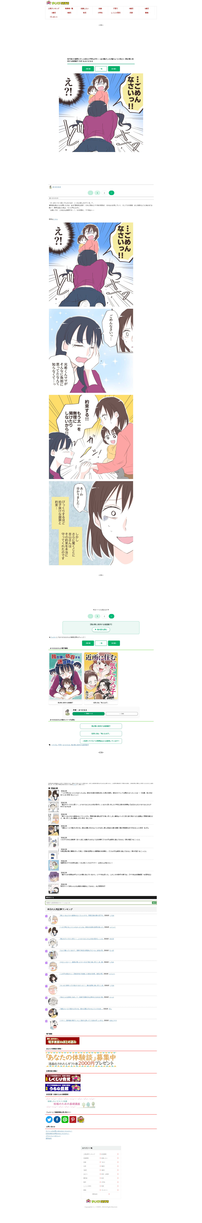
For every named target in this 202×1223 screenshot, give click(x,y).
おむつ (85, 1174)
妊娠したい (85, 8)
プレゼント (54, 17)
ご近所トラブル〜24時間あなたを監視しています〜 (101, 741)
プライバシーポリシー (53, 1136)
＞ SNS (122, 714)
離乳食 (85, 1178)
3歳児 (69, 13)
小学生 (100, 13)
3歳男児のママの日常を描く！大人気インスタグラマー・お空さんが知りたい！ (86, 863)
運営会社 (49, 1138)
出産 (85, 1166)
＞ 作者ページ (88, 713)
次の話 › (114, 69)
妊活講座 (103, 1154)
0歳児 (131, 8)
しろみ (112, 915)
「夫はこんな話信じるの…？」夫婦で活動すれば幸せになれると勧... (81, 997)
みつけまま (56, 187)
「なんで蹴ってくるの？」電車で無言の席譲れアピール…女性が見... (81, 950)
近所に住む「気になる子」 (101, 702)
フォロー (53, 637)
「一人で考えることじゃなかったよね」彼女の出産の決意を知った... (81, 927)
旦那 (131, 13)
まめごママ (113, 1020)
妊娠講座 (86, 1158)
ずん (110, 1009)
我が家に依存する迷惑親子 (65, 702)
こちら (55, 219)
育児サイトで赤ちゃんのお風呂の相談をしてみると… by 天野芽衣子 (82, 886)
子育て (115, 8)
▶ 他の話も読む (101, 629)
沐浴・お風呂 (105, 1174)
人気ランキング (53, 8)
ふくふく (113, 927)
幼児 (84, 13)
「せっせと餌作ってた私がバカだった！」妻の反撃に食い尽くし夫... (81, 985)
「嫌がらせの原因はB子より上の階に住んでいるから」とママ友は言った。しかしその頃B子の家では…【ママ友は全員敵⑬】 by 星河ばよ (105, 874)
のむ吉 (111, 939)
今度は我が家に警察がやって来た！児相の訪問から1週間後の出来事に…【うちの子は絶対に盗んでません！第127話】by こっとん (103, 851)
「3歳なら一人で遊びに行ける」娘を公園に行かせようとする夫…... (81, 1009)
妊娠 (100, 8)
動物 (146, 13)
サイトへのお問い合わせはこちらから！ (59, 1131)
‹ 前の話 (88, 69)
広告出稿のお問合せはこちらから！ (57, 1133)
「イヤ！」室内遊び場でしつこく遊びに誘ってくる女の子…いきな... (81, 1020)
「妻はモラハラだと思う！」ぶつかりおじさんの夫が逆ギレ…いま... (81, 939)
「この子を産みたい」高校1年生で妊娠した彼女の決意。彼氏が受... (81, 974)
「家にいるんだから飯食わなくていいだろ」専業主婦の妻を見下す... (81, 915)
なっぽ (111, 950)
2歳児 (54, 13)
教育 (85, 1182)
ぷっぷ (111, 997)
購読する (51, 897)
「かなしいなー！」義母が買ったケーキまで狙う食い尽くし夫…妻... (81, 962)
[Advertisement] (101, 39)
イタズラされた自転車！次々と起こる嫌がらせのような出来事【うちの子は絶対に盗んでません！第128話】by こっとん (100, 839)
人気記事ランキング (89, 1154)
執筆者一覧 (69, 8)
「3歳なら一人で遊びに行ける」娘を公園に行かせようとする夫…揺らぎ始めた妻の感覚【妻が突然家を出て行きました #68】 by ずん (104, 828)
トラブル (54, 745)
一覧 (101, 69)
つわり (103, 1162)
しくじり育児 (115, 13)
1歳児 (147, 8)
